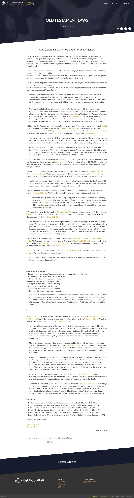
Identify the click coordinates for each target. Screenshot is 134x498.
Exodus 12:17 (66, 128)
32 (69, 243)
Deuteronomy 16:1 (75, 116)
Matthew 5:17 (95, 317)
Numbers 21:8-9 (73, 345)
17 (56, 243)
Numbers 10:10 (48, 203)
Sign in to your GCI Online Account (89, 482)
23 (61, 243)
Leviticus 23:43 (59, 246)
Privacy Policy (62, 486)
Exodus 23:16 (95, 171)
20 (59, 243)
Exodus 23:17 (77, 238)
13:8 (73, 128)
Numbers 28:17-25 (93, 133)
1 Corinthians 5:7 (87, 374)
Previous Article (32, 424)
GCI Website (61, 481)
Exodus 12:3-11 (32, 73)
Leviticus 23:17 (94, 174)
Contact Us (126, 3)
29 (67, 243)
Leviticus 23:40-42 (81, 241)
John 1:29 (76, 374)
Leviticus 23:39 (89, 238)
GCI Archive (4, 496)
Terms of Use (62, 484)
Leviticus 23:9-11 (61, 162)
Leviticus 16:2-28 (51, 217)
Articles (106, 3)
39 (49, 131)
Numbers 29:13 (48, 243)
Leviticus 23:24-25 (40, 193)
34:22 (103, 171)
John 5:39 (35, 319)
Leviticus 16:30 (32, 215)
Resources (115, 3)
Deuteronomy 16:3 (99, 131)
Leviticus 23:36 (70, 250)
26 (64, 243)
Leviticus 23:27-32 (65, 212)
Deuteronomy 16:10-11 (35, 174)
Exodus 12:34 (42, 131)
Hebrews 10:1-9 (92, 319)
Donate (50, 442)
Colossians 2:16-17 (65, 321)
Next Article (31, 427)
